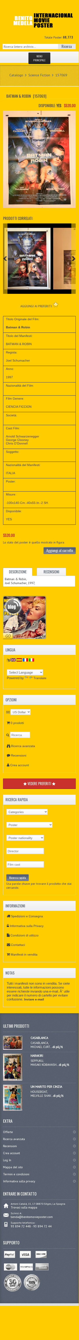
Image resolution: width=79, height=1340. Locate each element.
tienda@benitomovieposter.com (32, 1217)
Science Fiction (39, 75)
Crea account (19, 765)
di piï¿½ (58, 1047)
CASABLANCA (39, 1038)
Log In (7, 1160)
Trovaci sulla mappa (24, 1207)
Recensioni (18, 755)
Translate (39, 678)
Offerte (8, 1132)
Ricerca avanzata (23, 746)
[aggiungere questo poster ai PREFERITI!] (55, 304)
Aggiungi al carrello (59, 550)
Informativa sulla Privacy (27, 926)
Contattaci (18, 945)
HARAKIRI (37, 1056)
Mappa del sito (13, 1167)
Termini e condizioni (16, 1174)
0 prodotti (17, 723)
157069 (61, 75)
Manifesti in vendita (24, 954)
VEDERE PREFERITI (39, 783)
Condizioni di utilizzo (25, 935)
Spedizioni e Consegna (27, 916)
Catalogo (16, 75)
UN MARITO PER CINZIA (46, 1087)
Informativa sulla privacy (19, 1181)
